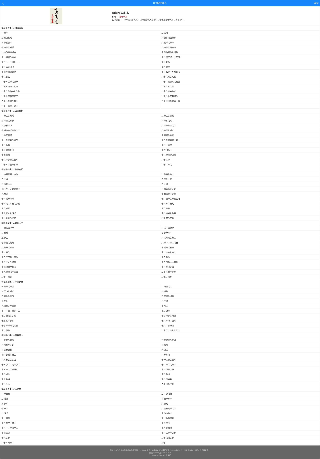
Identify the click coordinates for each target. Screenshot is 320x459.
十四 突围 (166, 423)
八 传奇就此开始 (169, 189)
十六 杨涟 (166, 374)
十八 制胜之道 (168, 267)
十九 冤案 (6, 77)
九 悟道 (5, 194)
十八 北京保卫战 (169, 155)
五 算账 (5, 404)
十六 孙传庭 (167, 428)
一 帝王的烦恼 (8, 116)
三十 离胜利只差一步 (171, 101)
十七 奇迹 (6, 433)
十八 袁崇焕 (167, 379)
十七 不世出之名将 (10, 326)
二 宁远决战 (167, 394)
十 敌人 (165, 306)
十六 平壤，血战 (169, 321)
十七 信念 (6, 155)
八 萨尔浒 (166, 355)
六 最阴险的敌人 (169, 238)
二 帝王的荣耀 (168, 116)
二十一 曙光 (7, 277)
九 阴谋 (5, 413)
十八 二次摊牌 (168, 326)
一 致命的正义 (8, 286)
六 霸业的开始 (168, 43)
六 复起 (165, 404)
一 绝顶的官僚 (8, 340)
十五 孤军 (6, 208)
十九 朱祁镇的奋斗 (10, 160)
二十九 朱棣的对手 (10, 101)
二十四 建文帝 (168, 86)
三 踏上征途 (7, 38)
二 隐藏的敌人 (168, 174)
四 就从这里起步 (169, 38)
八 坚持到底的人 (169, 408)
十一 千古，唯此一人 (11, 311)
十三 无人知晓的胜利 (11, 204)
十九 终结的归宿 (9, 218)
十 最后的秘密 (168, 135)
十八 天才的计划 (169, 433)
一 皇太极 (6, 394)
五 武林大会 (7, 184)
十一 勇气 (6, 252)
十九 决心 (6, 384)
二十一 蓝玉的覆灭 (10, 82)
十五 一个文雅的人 (10, 428)
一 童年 (5, 33)
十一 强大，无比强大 (11, 365)
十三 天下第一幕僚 (10, 257)
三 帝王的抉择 (8, 121)
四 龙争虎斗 (167, 233)
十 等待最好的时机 (170, 52)
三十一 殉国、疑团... (11, 106)
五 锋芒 (5, 238)
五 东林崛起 (7, 350)
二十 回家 (166, 160)
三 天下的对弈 (8, 291)
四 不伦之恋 (167, 179)
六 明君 (165, 184)
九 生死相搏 (7, 135)
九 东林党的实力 (9, 360)
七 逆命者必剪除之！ (11, 130)
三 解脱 (5, 233)
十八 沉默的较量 (169, 213)
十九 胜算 (6, 330)
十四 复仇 (166, 62)
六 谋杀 (165, 350)
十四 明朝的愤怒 (169, 316)
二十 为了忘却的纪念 (171, 330)
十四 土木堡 (167, 145)
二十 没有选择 (168, 438)
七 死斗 (5, 301)
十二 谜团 (166, 311)
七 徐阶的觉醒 (8, 243)
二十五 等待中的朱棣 (11, 91)
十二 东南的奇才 (169, 252)
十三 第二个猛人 (9, 423)
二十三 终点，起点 (10, 86)
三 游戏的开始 (8, 345)
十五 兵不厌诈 (8, 321)
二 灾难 (165, 33)
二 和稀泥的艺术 (169, 340)
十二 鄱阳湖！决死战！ (172, 57)
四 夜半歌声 (167, 399)
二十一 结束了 (8, 443)
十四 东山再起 (168, 204)
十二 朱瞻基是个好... (171, 140)
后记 (164, 443)
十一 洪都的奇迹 (9, 57)
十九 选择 (6, 438)
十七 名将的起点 (9, 267)
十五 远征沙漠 (8, 67)
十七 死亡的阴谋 (9, 213)
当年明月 (123, 17)
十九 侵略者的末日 (10, 272)
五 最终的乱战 (8, 296)
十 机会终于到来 (169, 194)
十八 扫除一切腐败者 (171, 72)
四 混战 (165, 345)
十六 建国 (166, 67)
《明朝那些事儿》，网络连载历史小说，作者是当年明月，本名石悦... (154, 20)
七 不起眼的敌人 (9, 355)
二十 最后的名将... (170, 77)
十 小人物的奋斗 (169, 360)
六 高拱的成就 (168, 296)
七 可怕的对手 (8, 47)
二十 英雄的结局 (169, 272)
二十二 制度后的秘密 (171, 82)
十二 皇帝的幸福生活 (171, 199)
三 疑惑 (5, 399)
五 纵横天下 (7, 125)
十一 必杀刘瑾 (8, 199)
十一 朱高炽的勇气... (11, 140)
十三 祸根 (6, 145)
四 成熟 (165, 291)
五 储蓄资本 (7, 43)
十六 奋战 (166, 208)
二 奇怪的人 (167, 286)
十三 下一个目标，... (11, 62)
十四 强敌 (166, 257)
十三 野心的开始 (9, 316)
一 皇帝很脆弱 (8, 228)
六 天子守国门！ (169, 125)
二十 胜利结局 (168, 384)
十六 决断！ (167, 150)
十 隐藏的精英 (168, 247)
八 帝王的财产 (168, 130)
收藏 (316, 3)
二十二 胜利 (167, 277)
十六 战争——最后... (171, 262)
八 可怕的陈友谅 (169, 47)
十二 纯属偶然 (168, 418)
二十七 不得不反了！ (11, 96)
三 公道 (5, 179)
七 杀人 (5, 408)
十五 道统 (6, 374)
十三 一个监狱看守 (10, 369)
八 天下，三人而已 (170, 243)
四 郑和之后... (168, 121)
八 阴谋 (165, 301)
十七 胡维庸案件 (9, 72)
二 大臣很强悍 (168, 228)
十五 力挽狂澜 (8, 150)
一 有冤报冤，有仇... (11, 174)
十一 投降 (6, 418)
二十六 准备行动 (169, 91)
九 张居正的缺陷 (9, 306)
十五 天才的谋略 (9, 262)
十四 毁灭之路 (168, 369)
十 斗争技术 (167, 413)
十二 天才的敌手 (169, 365)
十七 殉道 (6, 379)
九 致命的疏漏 (8, 247)
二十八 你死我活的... (171, 96)
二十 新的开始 (168, 218)
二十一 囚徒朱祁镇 (10, 165)
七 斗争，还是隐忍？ (11, 189)
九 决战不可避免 (9, 52)
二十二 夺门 (167, 165)
